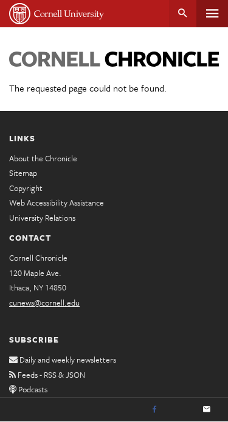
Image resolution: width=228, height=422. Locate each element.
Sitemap (23, 173)
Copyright (26, 188)
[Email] (207, 410)
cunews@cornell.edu (44, 302)
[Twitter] (180, 410)
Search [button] (182, 13)
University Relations (42, 218)
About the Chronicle (43, 158)
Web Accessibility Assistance (56, 202)
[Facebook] (154, 410)
